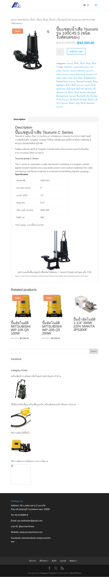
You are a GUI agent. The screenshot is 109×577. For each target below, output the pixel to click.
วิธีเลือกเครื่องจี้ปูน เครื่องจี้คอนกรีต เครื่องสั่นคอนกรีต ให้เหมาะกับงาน (43, 404)
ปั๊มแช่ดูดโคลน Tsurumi (66, 96)
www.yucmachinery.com (31, 532)
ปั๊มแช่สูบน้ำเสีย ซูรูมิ (78, 100)
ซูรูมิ (75, 78)
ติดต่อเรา (73, 561)
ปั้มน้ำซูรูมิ (71, 89)
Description (19, 119)
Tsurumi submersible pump (73, 74)
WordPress (75, 573)
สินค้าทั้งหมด (23, 20)
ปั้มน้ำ (68, 85)
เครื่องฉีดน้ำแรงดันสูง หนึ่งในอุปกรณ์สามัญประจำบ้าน (36, 376)
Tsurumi (69, 63)
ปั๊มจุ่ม (80, 78)
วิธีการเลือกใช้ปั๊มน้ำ (20, 433)
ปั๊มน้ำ (33, 20)
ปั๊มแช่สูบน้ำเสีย (83, 96)
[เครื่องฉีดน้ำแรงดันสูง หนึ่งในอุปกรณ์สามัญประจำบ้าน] (21, 389)
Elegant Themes (48, 573)
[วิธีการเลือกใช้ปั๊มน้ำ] (21, 446)
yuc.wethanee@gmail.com (29, 521)
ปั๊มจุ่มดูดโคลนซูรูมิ (84, 81)
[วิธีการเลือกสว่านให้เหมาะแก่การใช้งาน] (21, 474)
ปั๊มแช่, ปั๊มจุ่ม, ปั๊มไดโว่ (46, 20)
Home (13, 20)
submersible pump (81, 67)
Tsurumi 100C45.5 (77, 71)
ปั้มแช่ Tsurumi (80, 92)
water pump (67, 78)
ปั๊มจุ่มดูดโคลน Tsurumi (65, 81)
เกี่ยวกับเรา (43, 561)
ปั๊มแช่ (70, 92)
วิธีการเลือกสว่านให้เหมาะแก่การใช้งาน (29, 461)
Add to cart (76, 51)
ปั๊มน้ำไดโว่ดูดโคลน (84, 89)
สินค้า (54, 561)
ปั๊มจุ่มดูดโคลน (90, 78)
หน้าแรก (32, 561)
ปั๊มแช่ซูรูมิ (91, 92)
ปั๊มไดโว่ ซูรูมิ (74, 103)
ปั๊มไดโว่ (91, 100)
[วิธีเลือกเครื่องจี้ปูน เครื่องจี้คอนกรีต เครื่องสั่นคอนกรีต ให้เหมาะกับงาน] (21, 418)
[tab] (19, 119)
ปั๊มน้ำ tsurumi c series (81, 85)
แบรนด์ (63, 561)
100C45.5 (68, 67)
